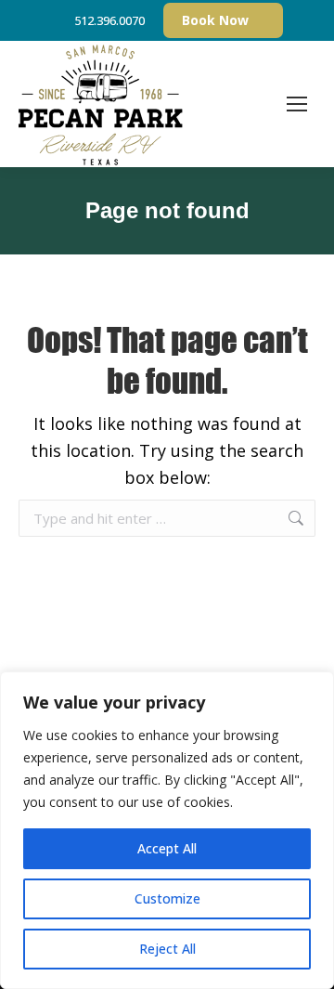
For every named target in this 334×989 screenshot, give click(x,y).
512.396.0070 (109, 20)
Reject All (167, 948)
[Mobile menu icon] (296, 104)
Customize (167, 898)
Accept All (167, 848)
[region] (167, 830)
